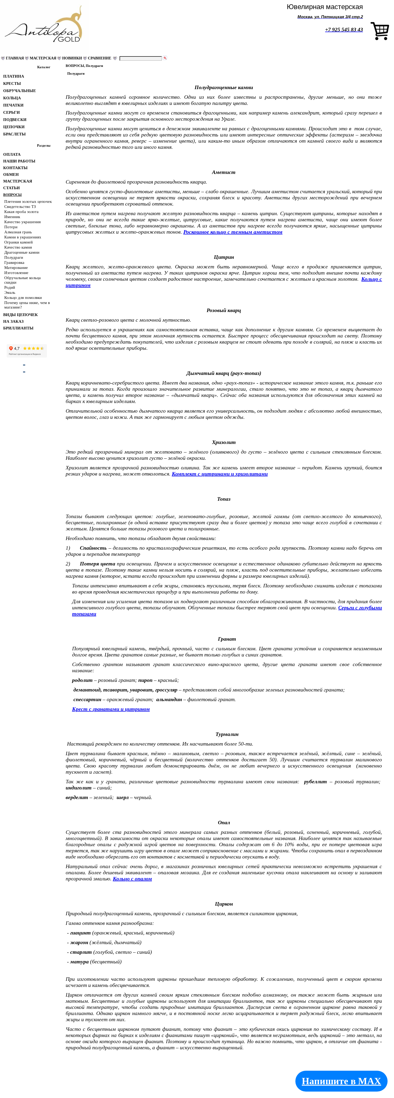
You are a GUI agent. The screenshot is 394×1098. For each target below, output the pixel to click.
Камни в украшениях (22, 237)
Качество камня (18, 247)
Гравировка (14, 262)
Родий (9, 287)
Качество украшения (22, 222)
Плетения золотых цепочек (28, 201)
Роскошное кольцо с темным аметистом (233, 232)
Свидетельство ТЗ (20, 206)
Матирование (16, 267)
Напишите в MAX (341, 1081)
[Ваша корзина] (379, 39)
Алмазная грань (18, 232)
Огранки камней (18, 242)
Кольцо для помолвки (23, 297)
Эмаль (9, 292)
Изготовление (16, 273)
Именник (12, 217)
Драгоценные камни (21, 252)
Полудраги (13, 257)
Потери (10, 227)
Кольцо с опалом (132, 879)
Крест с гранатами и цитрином (111, 709)
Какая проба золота (21, 212)
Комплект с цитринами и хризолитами (220, 474)
